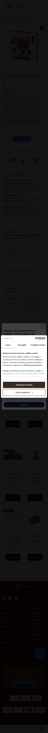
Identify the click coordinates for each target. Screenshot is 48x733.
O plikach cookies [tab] (38, 345)
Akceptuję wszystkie (24, 385)
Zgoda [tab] (8, 345)
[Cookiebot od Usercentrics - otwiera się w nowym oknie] (35, 338)
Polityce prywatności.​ (33, 365)
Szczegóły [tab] (22, 345)
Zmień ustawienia (23, 392)
